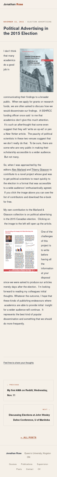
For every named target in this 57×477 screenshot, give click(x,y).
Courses (13, 464)
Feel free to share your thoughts (19, 362)
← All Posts (28, 437)
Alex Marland (19, 169)
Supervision (42, 464)
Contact (29, 469)
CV (39, 469)
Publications (27, 464)
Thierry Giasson (40, 169)
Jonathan (13, 4)
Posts (19, 469)
